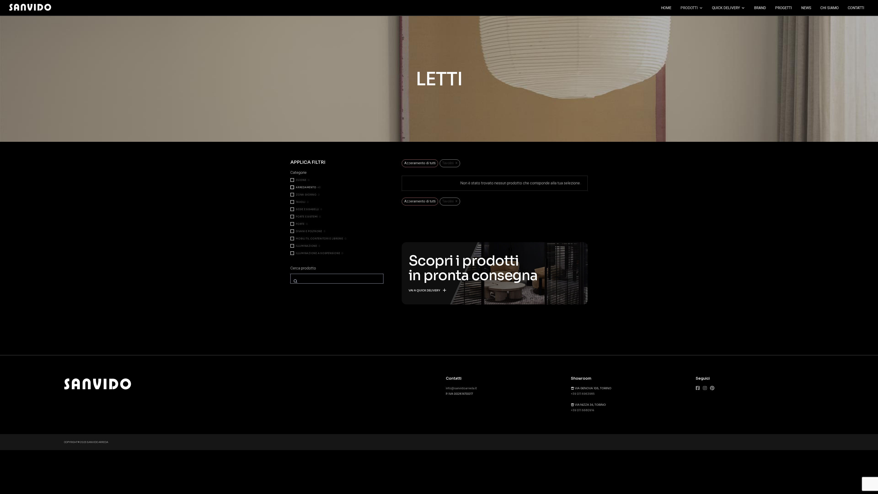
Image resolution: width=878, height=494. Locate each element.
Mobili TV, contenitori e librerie (319, 238)
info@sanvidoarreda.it (461, 388)
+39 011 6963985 (583, 393)
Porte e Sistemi (307, 216)
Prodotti (689, 8)
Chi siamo (829, 8)
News (806, 8)
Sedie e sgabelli (307, 209)
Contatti (856, 8)
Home (666, 8)
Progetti (783, 8)
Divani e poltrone (309, 231)
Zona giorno (306, 194)
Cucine (301, 180)
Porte (300, 224)
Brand (760, 8)
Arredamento (306, 187)
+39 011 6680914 (582, 410)
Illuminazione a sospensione (318, 253)
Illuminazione (306, 245)
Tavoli (300, 202)
